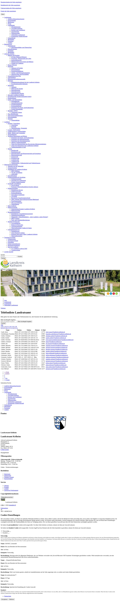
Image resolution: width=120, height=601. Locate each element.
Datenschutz (7, 475)
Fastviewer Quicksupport (11, 490)
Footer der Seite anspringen (8, 11)
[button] (7, 17)
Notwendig (6, 531)
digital (12, 505)
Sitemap (6, 485)
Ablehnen (11, 599)
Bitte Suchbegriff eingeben (8, 320)
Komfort (5, 533)
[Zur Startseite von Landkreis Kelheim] (12, 267)
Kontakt (6, 487)
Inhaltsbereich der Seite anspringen (10, 5)
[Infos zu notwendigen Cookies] (10, 531)
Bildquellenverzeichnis (7, 497)
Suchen (3, 254)
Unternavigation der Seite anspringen (11, 8)
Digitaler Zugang (9, 477)
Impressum (7, 474)
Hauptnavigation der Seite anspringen (11, 2)
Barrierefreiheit (8, 478)
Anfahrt (6, 489)
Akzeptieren (4, 599)
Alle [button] (2, 325)
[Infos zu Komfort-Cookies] (8, 533)
